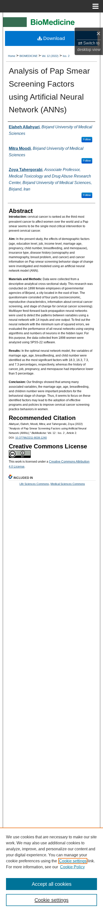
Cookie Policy (72, 867)
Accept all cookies (52, 884)
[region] (51, 870)
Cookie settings (72, 861)
